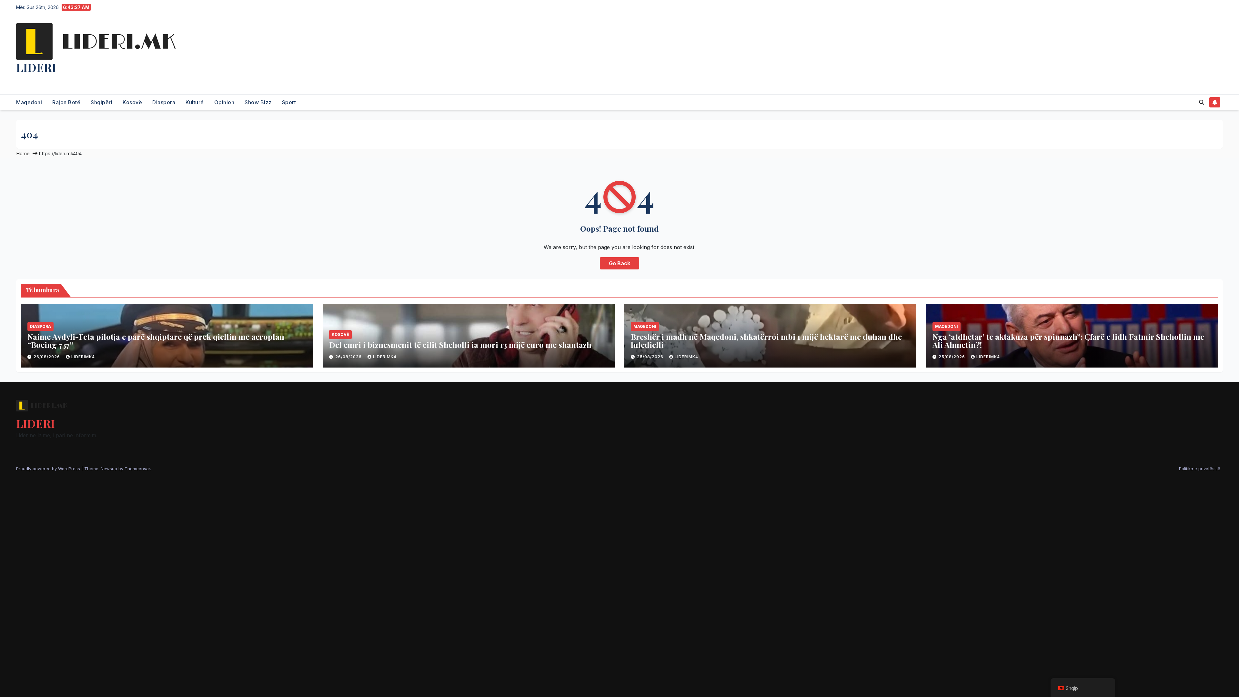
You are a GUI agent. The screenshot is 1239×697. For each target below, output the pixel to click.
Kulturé (195, 102)
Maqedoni (29, 102)
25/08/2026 (651, 356)
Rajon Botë (66, 102)
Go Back (619, 263)
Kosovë (132, 102)
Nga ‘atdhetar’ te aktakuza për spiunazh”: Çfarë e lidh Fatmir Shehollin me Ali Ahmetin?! (1068, 340)
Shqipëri (101, 102)
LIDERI (36, 67)
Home (23, 153)
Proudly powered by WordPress (48, 468)
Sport (289, 102)
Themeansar (137, 468)
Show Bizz (258, 102)
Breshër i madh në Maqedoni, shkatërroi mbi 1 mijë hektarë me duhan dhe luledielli (766, 340)
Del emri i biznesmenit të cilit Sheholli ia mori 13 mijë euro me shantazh (460, 344)
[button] (1201, 102)
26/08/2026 (47, 356)
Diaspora (163, 102)
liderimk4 (83, 356)
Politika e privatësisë (1199, 468)
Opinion (224, 102)
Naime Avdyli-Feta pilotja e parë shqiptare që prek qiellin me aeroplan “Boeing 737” (155, 340)
